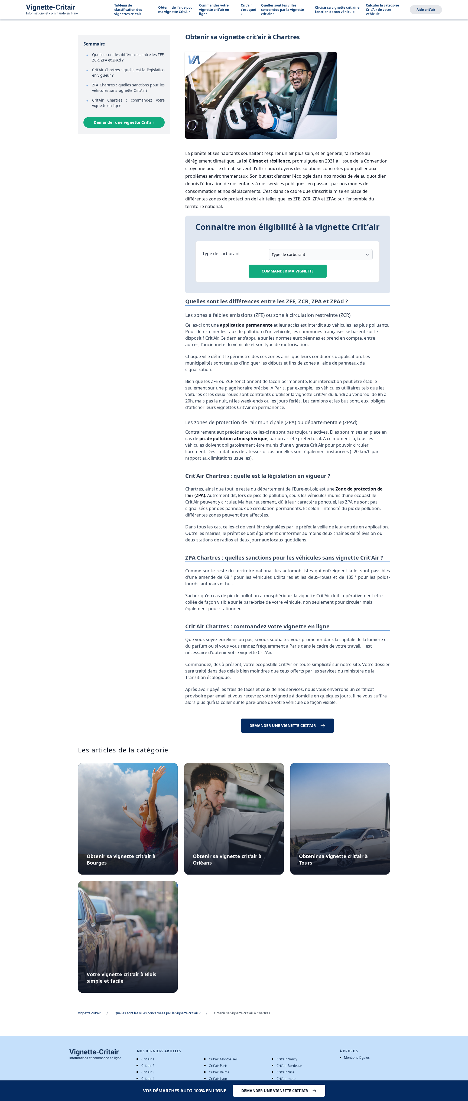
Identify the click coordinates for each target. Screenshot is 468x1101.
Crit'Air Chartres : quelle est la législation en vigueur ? (128, 72)
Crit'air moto (286, 1078)
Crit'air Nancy (287, 1059)
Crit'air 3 (147, 1072)
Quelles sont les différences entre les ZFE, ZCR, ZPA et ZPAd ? (128, 57)
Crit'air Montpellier (223, 1059)
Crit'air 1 (147, 1059)
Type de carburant (221, 253)
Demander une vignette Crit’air (124, 122)
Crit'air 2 (147, 1065)
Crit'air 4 (147, 1078)
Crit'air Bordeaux (289, 1065)
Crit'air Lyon (218, 1078)
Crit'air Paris (218, 1065)
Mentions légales (357, 1057)
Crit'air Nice (285, 1072)
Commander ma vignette (288, 271)
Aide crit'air (426, 9)
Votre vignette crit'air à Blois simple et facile (121, 977)
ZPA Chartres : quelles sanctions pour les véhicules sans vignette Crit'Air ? (128, 87)
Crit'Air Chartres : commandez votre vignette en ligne (128, 103)
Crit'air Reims (219, 1072)
